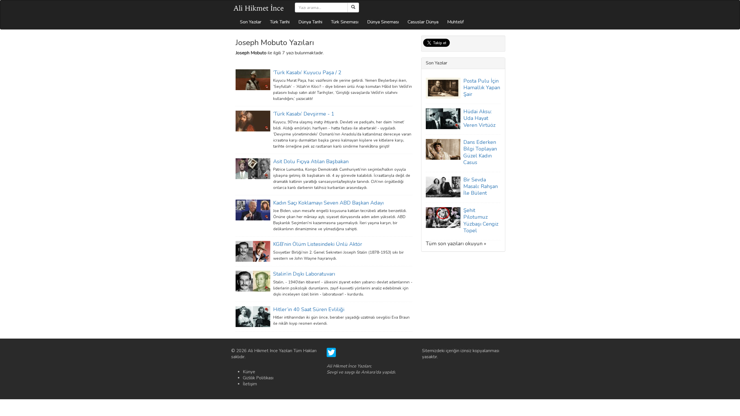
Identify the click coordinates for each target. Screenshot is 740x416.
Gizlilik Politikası (258, 378)
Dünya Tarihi (310, 22)
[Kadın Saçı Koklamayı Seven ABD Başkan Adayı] (253, 210)
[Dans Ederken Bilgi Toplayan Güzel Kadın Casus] (443, 149)
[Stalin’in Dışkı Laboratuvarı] (253, 281)
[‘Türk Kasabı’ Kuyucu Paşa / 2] (253, 79)
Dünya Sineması (383, 22)
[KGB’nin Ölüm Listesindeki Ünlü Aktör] (253, 251)
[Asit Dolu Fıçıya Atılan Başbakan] (253, 168)
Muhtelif (455, 22)
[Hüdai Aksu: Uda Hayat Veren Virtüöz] (443, 118)
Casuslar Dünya (423, 22)
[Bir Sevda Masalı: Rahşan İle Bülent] (443, 186)
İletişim (250, 384)
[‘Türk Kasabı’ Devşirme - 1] (253, 121)
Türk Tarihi (280, 22)
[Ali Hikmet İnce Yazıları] (259, 7)
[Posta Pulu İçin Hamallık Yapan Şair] (443, 87)
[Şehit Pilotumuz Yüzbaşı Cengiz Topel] (443, 217)
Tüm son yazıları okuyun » (456, 243)
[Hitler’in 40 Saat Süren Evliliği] (253, 316)
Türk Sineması (344, 22)
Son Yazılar (250, 22)
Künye (249, 372)
